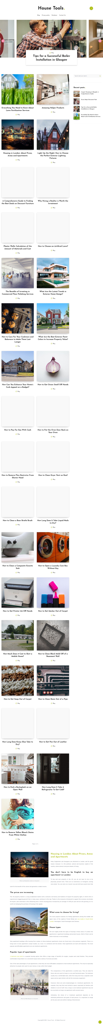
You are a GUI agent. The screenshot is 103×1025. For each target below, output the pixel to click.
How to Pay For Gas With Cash (17, 430)
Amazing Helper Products (53, 108)
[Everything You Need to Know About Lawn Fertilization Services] (77, 117)
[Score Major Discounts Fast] (77, 101)
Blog (38, 15)
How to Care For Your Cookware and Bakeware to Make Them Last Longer (17, 339)
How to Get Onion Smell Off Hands (53, 385)
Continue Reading (26, 100)
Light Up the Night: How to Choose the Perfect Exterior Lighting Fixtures (53, 155)
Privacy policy (46, 15)
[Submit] (100, 76)
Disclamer (54, 15)
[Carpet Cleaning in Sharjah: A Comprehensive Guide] (77, 94)
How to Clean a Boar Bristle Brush (17, 520)
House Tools (51, 8)
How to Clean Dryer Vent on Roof (53, 475)
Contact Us (62, 15)
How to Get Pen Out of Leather (53, 742)
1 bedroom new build (16, 956)
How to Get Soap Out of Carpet (18, 699)
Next (99, 40)
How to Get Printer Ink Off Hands (17, 611)
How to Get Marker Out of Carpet (53, 611)
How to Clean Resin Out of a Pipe (53, 699)
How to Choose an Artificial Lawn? (53, 246)
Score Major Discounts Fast (51, 63)
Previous (3, 40)
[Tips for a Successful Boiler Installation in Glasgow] (77, 109)
